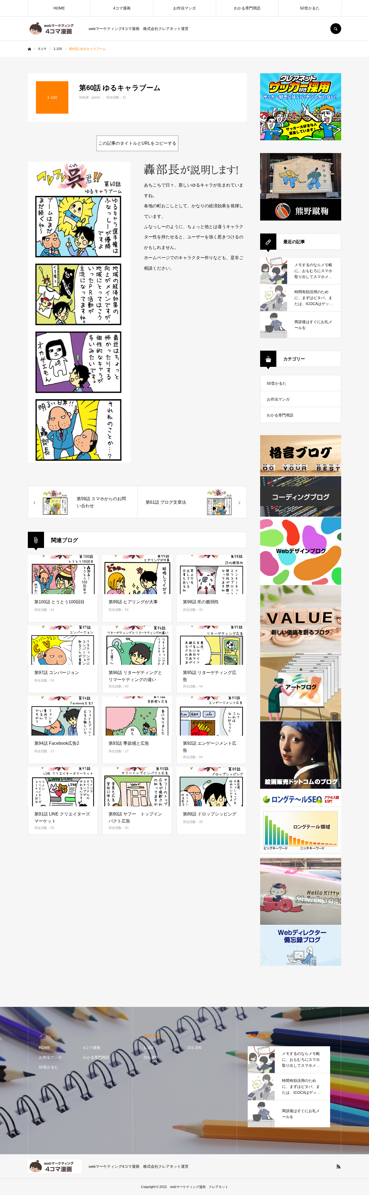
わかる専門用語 (247, 8)
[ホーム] (29, 49)
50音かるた (310, 8)
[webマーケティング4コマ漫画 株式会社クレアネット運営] (55, 28)
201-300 (150, 1057)
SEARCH (335, 28)
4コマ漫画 (121, 8)
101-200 (194, 1047)
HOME (59, 8)
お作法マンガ (184, 8)
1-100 (148, 1047)
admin (95, 97)
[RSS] (338, 1166)
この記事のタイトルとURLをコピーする (137, 143)
